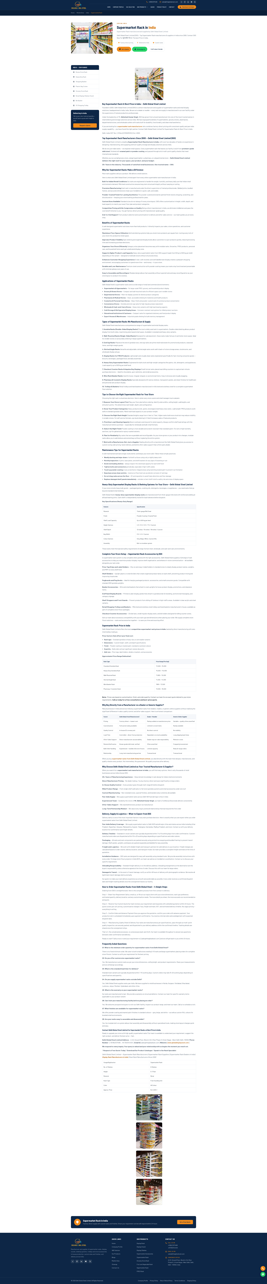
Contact (172, 7)
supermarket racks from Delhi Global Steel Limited (131, 759)
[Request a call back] (263, 1268)
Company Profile (118, 7)
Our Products (141, 7)
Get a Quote (125, 49)
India (87, 13)
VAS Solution (130, 7)
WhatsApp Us (141, 49)
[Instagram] (184, 2)
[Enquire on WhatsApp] (263, 1274)
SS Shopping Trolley (82, 105)
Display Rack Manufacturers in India (115, 1057)
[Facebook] (181, 2)
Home (108, 7)
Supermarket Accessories (145, 1254)
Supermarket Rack (143, 1257)
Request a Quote (85, 125)
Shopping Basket (81, 81)
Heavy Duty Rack (81, 77)
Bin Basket (79, 100)
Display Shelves (141, 1250)
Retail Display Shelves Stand (85, 96)
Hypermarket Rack (142, 1268)
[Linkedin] (188, 2)
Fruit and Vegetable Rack (145, 1264)
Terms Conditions (179, 1280)
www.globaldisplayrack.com (178, 1043)
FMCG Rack (140, 1271)
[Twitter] (194, 2)
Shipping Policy (191, 1280)
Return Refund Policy (166, 1280)
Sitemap (114, 1264)
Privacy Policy (161, 7)
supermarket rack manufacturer (130, 126)
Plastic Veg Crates (82, 86)
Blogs (153, 7)
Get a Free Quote (185, 1222)
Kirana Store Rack (81, 72)
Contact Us (115, 1268)
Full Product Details (156, 49)
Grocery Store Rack (82, 91)
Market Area (80, 13)
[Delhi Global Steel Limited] (79, 5)
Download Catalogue (188, 7)
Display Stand (141, 1247)
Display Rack (141, 1243)
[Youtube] (191, 2)
